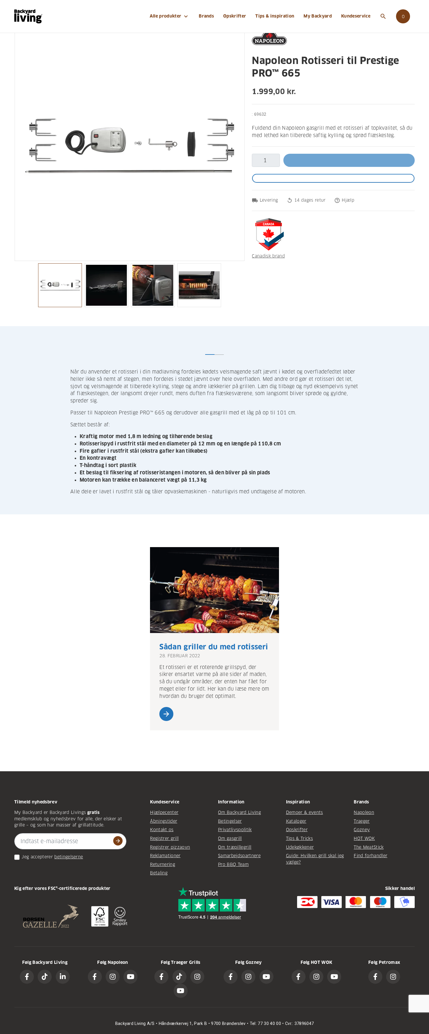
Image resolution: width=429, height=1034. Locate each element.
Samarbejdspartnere (239, 855)
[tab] (209, 350)
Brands (206, 16)
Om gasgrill (230, 838)
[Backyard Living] (28, 16)
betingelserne (68, 857)
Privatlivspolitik (235, 829)
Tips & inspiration (274, 16)
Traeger (361, 821)
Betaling (159, 873)
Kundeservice (355, 16)
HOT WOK (364, 838)
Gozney (362, 829)
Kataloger (296, 821)
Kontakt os (161, 829)
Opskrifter (234, 16)
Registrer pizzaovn (170, 847)
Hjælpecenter (164, 812)
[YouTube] (130, 977)
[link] (403, 16)
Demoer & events (304, 812)
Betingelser (230, 821)
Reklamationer (165, 855)
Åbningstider (163, 821)
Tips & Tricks (299, 838)
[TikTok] (45, 977)
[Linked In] (63, 977)
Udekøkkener (300, 847)
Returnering (162, 864)
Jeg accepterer (37, 857)
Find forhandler (370, 855)
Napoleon (364, 812)
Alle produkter (170, 16)
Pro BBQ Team (233, 864)
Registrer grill (164, 838)
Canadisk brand (268, 256)
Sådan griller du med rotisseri (213, 646)
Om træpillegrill (234, 847)
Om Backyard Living (239, 812)
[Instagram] (113, 977)
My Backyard (318, 16)
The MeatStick (368, 847)
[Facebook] (27, 977)
